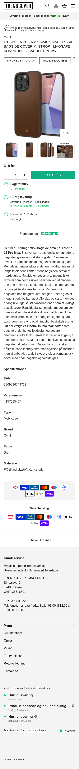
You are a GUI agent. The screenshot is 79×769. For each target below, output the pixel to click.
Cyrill (7, 37)
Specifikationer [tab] (15, 369)
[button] (64, 6)
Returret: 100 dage (23, 214)
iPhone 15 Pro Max (20, 60)
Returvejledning (15, 663)
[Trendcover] (18, 6)
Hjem (6, 25)
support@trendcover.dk (29, 565)
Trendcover (18, 759)
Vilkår (8, 648)
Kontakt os (11, 671)
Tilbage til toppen (39, 539)
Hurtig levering (21, 197)
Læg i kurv (53, 175)
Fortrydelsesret (14, 655)
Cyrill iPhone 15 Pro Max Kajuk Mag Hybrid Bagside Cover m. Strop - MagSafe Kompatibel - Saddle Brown (39, 29)
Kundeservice (13, 632)
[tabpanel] (39, 425)
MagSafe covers (55, 60)
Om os (8, 640)
